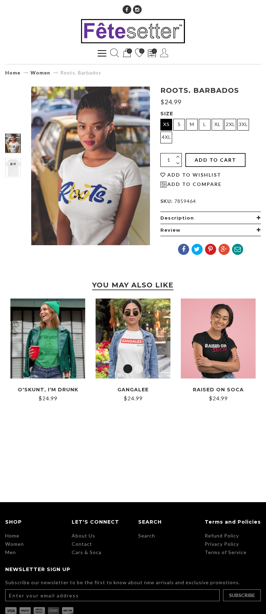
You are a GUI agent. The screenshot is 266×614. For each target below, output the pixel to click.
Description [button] (177, 218)
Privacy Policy (222, 544)
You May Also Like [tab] (133, 285)
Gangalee (133, 389)
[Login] (164, 52)
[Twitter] (197, 249)
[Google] (224, 249)
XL (217, 124)
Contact (82, 544)
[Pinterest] (210, 249)
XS (166, 124)
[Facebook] (127, 9)
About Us (83, 536)
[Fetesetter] (133, 31)
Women (40, 72)
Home (12, 72)
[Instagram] (137, 9)
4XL (166, 137)
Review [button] (170, 230)
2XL (230, 124)
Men (10, 552)
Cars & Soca (86, 552)
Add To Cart (215, 160)
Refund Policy (222, 536)
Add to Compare (194, 184)
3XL (243, 124)
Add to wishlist (194, 175)
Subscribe (242, 595)
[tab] (210, 218)
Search (146, 536)
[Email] (237, 249)
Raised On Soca (218, 389)
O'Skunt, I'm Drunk (48, 389)
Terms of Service (226, 552)
